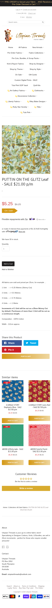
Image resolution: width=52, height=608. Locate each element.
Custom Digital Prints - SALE (26, 80)
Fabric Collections (36, 53)
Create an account (29, 9)
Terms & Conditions (29, 586)
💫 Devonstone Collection (25, 96)
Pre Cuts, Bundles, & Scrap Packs (25, 58)
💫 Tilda (37, 107)
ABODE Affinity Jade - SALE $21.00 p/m (12, 450)
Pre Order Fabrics (14, 53)
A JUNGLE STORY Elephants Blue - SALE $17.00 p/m (12, 407)
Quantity (5, 244)
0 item (22, 13)
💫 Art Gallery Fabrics (16, 91)
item (22, 17)
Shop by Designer (36, 64)
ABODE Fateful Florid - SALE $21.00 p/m (39, 450)
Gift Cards (33, 75)
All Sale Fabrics (22, 507)
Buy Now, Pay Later (26, 588)
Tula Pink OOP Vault (20, 85)
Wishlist (29, 17)
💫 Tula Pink (25, 112)
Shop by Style (35, 69)
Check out (32, 13)
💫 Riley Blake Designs (36, 101)
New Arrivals (37, 47)
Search (9, 586)
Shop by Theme (16, 69)
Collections (12, 507)
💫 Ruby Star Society (19, 107)
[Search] (43, 22)
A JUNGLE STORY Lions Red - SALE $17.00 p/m (39, 406)
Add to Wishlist (8, 269)
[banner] (26, 35)
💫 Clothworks (38, 91)
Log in (18, 9)
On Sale (18, 75)
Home (10, 47)
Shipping (41, 586)
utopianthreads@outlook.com (19, 574)
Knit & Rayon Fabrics (15, 64)
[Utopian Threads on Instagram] (7, 547)
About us (17, 586)
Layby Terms (12, 588)
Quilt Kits (36, 85)
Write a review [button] (26, 488)
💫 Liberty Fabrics (12, 101)
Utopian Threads (31, 592)
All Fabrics (23, 47)
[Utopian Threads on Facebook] (3, 547)
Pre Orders (39, 588)
